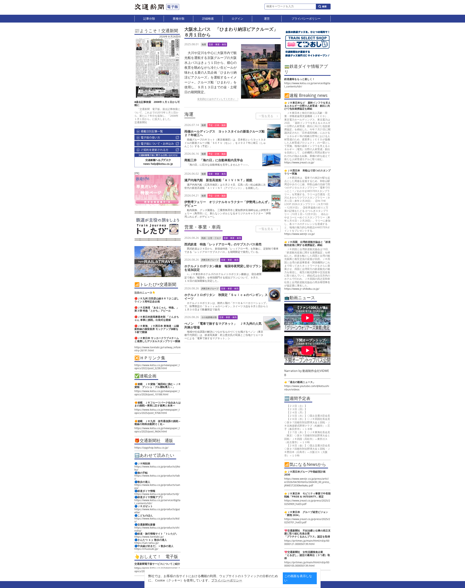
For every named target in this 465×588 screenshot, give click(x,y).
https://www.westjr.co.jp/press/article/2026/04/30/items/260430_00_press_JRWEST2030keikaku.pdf (307, 482)
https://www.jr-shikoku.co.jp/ (301, 288)
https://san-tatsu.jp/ (146, 543)
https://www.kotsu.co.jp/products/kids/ (156, 520)
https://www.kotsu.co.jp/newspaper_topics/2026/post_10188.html (157, 392)
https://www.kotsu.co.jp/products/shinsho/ (156, 529)
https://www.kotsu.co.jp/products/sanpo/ (157, 486)
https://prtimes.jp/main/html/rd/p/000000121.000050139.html (306, 542)
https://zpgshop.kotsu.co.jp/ (151, 447)
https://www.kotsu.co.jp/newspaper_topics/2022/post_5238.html (157, 366)
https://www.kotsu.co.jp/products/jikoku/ (157, 468)
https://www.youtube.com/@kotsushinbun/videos (306, 387)
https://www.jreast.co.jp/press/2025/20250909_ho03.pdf (307, 502)
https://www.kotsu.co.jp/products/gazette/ (157, 510)
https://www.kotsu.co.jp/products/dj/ (156, 494)
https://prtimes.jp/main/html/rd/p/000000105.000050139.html (306, 564)
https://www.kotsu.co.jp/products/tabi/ (157, 477)
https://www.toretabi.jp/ (149, 536)
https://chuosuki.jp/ (146, 549)
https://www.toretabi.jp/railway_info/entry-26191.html (157, 349)
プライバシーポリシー (226, 580)
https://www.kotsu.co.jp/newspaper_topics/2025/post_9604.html (157, 429)
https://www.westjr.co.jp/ (299, 234)
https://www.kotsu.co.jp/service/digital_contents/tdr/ (157, 501)
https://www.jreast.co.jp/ (299, 162)
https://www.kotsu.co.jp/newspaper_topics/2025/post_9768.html (157, 411)
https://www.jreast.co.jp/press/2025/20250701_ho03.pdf (307, 520)
